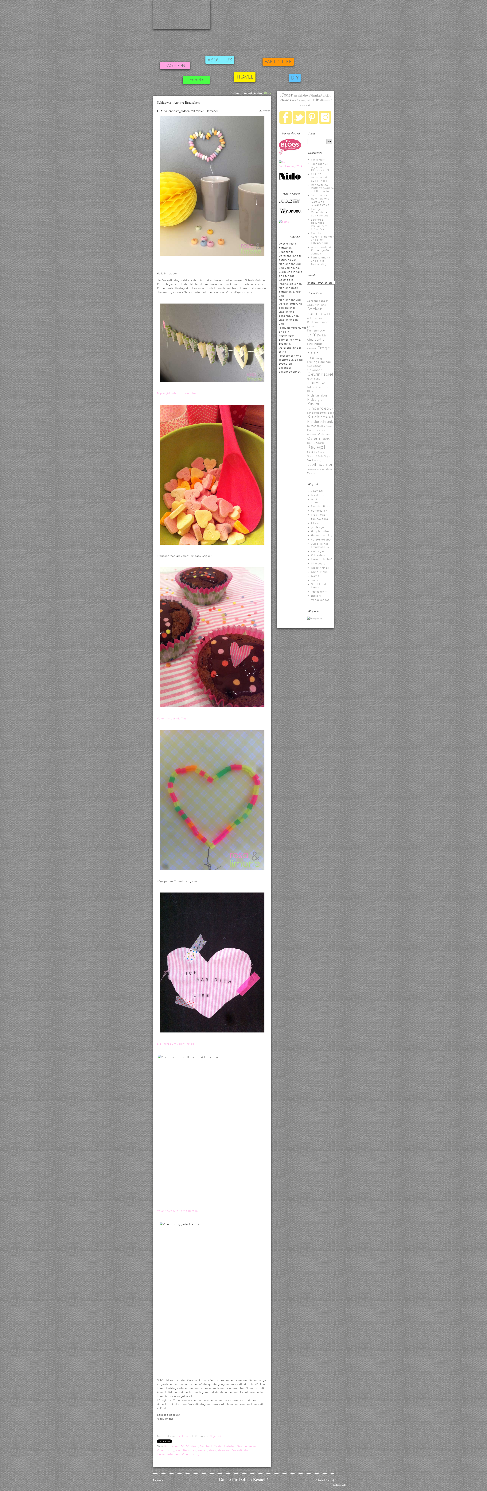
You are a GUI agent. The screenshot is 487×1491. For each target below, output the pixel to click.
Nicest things (320, 567)
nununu (312, 434)
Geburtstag (314, 366)
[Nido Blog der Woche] (291, 178)
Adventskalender (317, 300)
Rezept (316, 447)
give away (313, 378)
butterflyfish (319, 510)
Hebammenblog (321, 535)
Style (327, 456)
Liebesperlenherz (169, 1454)
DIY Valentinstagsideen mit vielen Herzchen (188, 110)
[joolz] (289, 202)
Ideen (212, 1450)
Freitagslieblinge (319, 361)
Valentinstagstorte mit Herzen (177, 1210)
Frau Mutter (319, 514)
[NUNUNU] (290, 213)
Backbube (317, 495)
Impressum (158, 1480)
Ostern (313, 438)
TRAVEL (245, 77)
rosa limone (183, 1436)
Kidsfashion (317, 395)
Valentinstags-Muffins (171, 718)
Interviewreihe (318, 387)
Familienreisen (314, 344)
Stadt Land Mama (318, 586)
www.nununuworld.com (320, 469)
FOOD (196, 80)
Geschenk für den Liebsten (218, 1446)
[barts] (284, 221)
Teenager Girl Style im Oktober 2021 (320, 167)
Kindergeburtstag (326, 408)
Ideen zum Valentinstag (233, 1450)
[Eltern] (290, 154)
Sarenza (322, 452)
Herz (179, 1450)
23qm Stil (317, 490)
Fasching (312, 348)
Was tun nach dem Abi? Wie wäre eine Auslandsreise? (320, 200)
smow (315, 580)
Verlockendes (320, 599)
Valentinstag (190, 1454)
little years (318, 563)
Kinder (313, 403)
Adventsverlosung (316, 305)
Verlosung (314, 460)
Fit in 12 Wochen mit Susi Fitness (319, 177)
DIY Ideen (192, 1446)
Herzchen (189, 1450)
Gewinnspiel (320, 374)
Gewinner (314, 370)
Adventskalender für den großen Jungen (322, 250)
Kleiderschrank (320, 422)
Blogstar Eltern (320, 506)
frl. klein (316, 523)
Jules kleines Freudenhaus (320, 545)
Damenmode (316, 330)
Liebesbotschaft (322, 559)
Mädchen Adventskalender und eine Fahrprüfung (322, 238)
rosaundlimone (181, 14)
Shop (267, 93)
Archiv (258, 93)
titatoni (316, 595)
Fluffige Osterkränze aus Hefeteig (319, 212)
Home (238, 93)
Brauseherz (172, 1446)
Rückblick (312, 452)
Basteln (314, 313)
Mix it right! (318, 159)
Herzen (202, 1450)
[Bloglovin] (314, 618)
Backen (315, 308)
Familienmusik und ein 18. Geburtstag (320, 260)
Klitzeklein (318, 555)
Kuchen (311, 425)
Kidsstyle (315, 399)
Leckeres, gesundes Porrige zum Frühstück (319, 224)
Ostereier (324, 434)
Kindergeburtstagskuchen (324, 412)
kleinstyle (317, 551)
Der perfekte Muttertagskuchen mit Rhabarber (323, 188)
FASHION (175, 65)
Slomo (315, 575)
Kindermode (321, 417)
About (248, 93)
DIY (295, 78)
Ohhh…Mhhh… (320, 571)
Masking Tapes (324, 426)
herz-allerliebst (321, 539)
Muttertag (320, 430)
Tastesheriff (319, 591)
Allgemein (216, 1436)
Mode (310, 430)
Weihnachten (320, 464)
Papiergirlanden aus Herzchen (177, 393)
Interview (316, 383)
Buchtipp (311, 326)
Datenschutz (339, 1484)
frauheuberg (319, 518)
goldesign (317, 527)
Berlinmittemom (318, 322)
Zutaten (311, 473)
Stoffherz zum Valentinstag (175, 1043)
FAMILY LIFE (278, 61)
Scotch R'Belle (315, 456)
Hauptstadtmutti (322, 531)
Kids (310, 391)
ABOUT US (219, 60)
